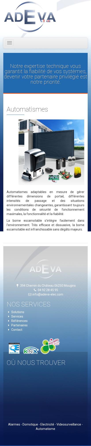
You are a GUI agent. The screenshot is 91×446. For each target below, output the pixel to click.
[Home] (31, 16)
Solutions (17, 312)
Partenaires (19, 325)
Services (17, 316)
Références (19, 321)
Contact (16, 329)
